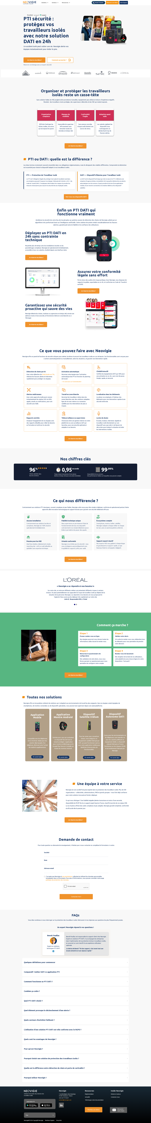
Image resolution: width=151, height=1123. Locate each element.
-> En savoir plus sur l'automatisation (71, 381)
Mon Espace (123, 2)
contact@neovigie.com (65, 1100)
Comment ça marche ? (59, 60)
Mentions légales (49, 1120)
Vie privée (59, 1120)
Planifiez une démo (94, 1110)
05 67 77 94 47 (99, 2)
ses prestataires (67, 876)
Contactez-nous (115, 1097)
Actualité (87, 1097)
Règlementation (89, 1094)
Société (46, 852)
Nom (45, 860)
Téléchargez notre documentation (94, 1100)
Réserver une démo (112, 2)
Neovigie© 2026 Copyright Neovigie (33, 1120)
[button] (45, 2)
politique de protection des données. (57, 880)
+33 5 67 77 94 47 (64, 1098)
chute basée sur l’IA (48, 374)
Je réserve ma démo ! (34, 60)
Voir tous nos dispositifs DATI (76, 197)
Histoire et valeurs (116, 1094)
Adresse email (49, 868)
